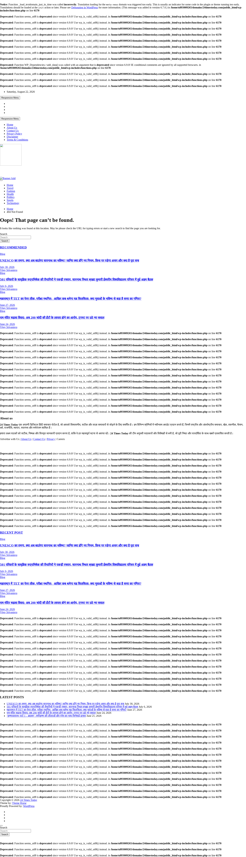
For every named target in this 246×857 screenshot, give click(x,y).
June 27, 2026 (7, 305)
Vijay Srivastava (8, 270)
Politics (10, 197)
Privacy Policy (14, 133)
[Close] (1, 825)
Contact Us (13, 130)
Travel (10, 188)
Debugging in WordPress (84, 7)
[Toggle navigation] (1, 180)
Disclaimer (12, 136)
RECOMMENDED (13, 247)
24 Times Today (13, 171)
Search (3, 234)
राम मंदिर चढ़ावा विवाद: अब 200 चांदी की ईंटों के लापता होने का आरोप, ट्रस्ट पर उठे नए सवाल (52, 317)
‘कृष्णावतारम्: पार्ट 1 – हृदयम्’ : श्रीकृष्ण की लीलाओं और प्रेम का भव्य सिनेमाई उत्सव (46, 715)
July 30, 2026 (7, 267)
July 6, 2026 (6, 286)
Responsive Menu (10, 97)
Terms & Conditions (17, 139)
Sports (10, 200)
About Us (12, 127)
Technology (13, 203)
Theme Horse (19, 803)
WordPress (28, 806)
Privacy (51, 439)
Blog (2, 254)
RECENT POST (11, 532)
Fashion (11, 191)
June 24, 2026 (7, 324)
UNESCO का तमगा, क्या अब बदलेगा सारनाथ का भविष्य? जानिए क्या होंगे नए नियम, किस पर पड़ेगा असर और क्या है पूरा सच (69, 260)
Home (10, 124)
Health (10, 194)
